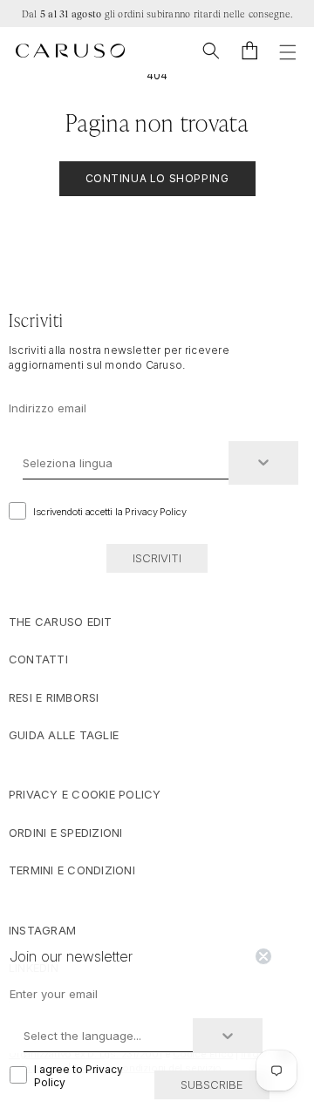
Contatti (38, 659)
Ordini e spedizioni (66, 832)
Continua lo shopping (157, 178)
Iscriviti (157, 558)
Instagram (42, 930)
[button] (211, 50)
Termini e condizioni (72, 870)
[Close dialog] (263, 956)
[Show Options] (263, 463)
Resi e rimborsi (54, 697)
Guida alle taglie (64, 735)
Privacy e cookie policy (85, 794)
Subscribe (212, 1084)
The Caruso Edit (61, 622)
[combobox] (126, 463)
